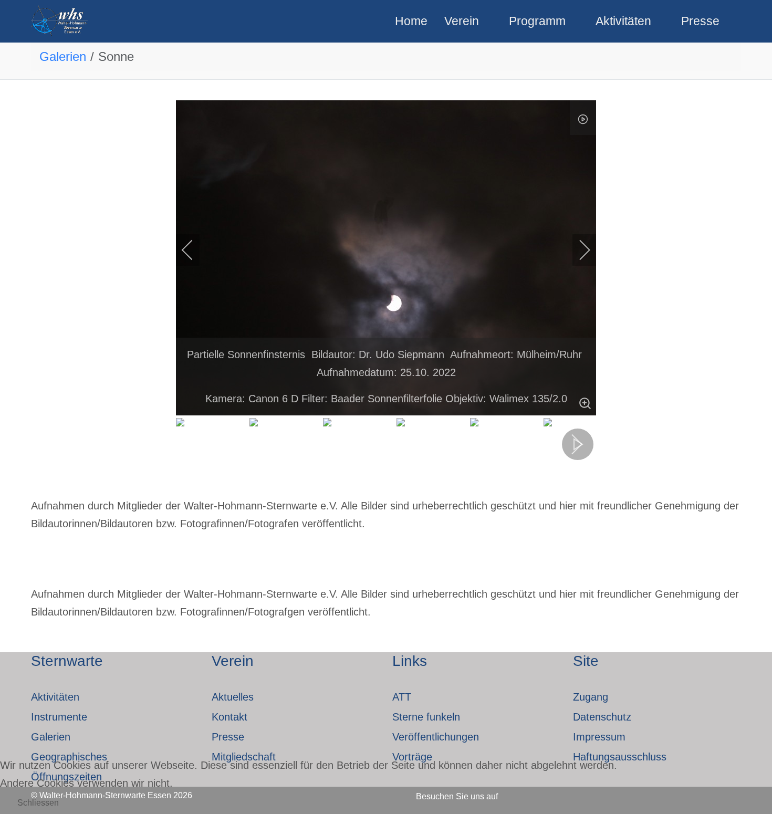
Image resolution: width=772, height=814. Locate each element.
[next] (577, 250)
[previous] (194, 250)
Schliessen (38, 802)
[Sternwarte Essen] (60, 21)
